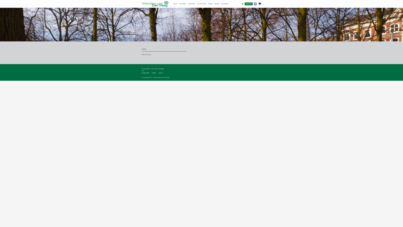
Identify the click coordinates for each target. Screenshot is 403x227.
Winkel (210, 4)
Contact (160, 73)
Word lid (248, 4)
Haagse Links (145, 73)
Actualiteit (182, 4)
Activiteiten (191, 4)
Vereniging (224, 4)
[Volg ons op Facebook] (255, 4)
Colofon (154, 73)
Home (175, 4)
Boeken (217, 4)
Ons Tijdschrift (201, 4)
